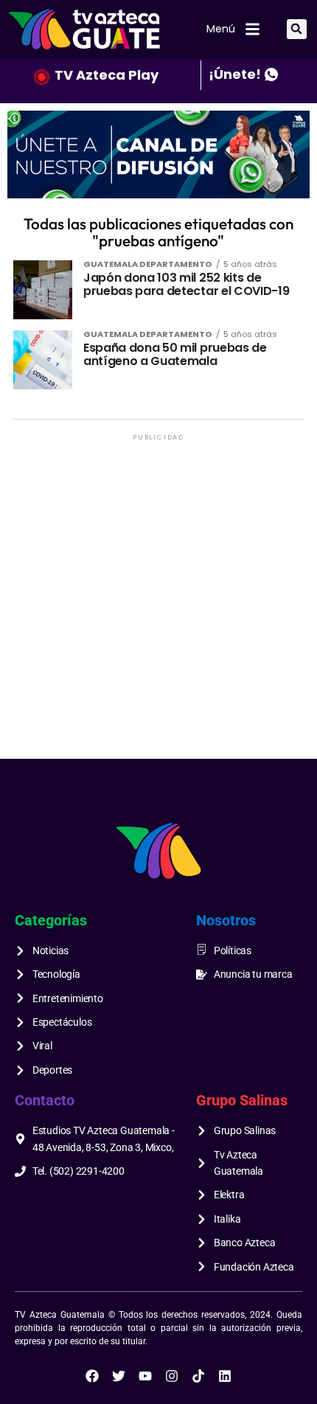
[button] (297, 29)
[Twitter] (118, 1376)
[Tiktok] (198, 1376)
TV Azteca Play (106, 75)
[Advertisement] (158, 602)
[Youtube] (145, 1376)
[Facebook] (92, 1376)
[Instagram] (171, 1376)
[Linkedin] (225, 1376)
